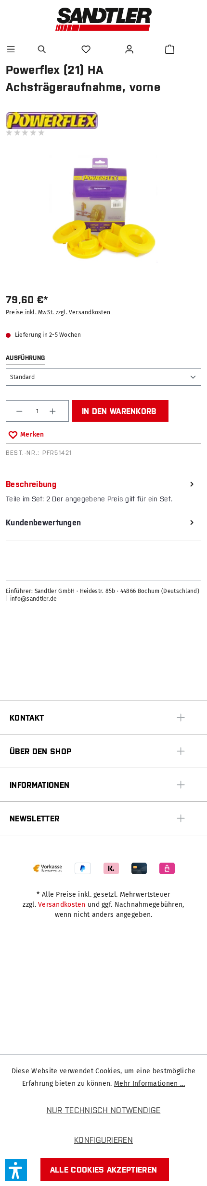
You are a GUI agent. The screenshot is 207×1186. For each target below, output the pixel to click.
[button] (16, 1170)
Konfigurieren (103, 1140)
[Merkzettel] (87, 49)
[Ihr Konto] (130, 49)
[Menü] (11, 49)
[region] (103, 215)
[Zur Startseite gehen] (103, 19)
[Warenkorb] (169, 49)
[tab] (101, 491)
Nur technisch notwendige (104, 1110)
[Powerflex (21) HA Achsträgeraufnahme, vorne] (103, 209)
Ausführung (25, 357)
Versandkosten (62, 905)
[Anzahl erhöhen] (53, 411)
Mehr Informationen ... (149, 1083)
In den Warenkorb (119, 411)
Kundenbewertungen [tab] (43, 522)
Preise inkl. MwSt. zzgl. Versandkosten (58, 312)
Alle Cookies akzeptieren (103, 1169)
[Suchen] (43, 49)
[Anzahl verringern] (20, 411)
